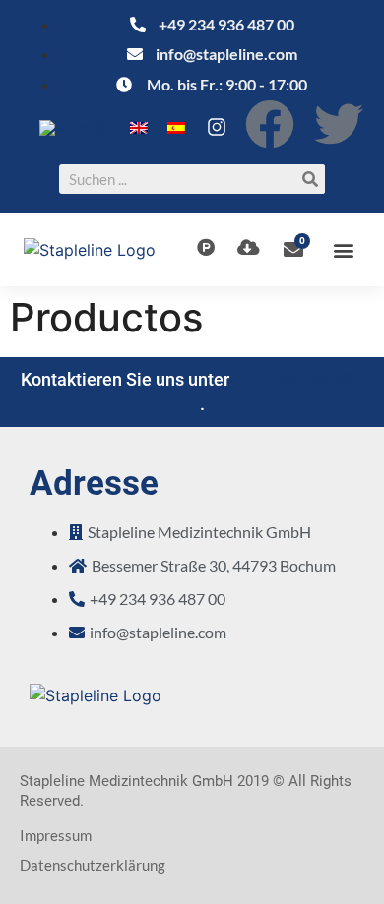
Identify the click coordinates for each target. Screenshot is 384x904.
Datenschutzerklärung (92, 865)
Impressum (56, 835)
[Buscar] (310, 179)
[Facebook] (269, 124)
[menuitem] (75, 127)
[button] (344, 250)
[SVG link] (216, 127)
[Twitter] (338, 124)
